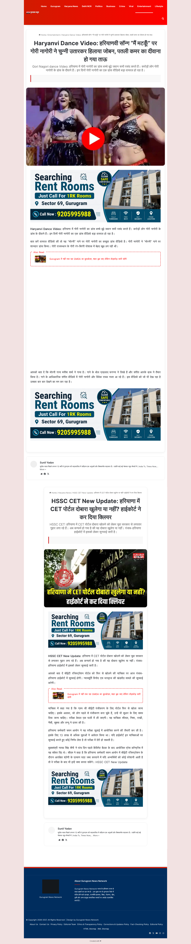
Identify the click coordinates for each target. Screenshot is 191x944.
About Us (34, 924)
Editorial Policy (156, 924)
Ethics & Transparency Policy (89, 924)
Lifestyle (159, 6)
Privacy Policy (56, 924)
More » (43, 469)
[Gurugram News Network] (32, 12)
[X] (48, 474)
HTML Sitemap (89, 929)
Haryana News (71, 6)
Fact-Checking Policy (139, 924)
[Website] (41, 474)
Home (44, 6)
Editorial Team (70, 924)
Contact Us (44, 924)
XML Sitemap (103, 929)
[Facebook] (45, 474)
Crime (122, 6)
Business (110, 6)
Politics (98, 6)
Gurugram (55, 6)
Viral (131, 6)
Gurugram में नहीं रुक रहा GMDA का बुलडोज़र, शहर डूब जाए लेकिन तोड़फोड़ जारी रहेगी (88, 258)
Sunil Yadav (47, 462)
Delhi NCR (86, 6)
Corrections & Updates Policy (116, 924)
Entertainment (144, 6)
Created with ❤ (95, 941)
